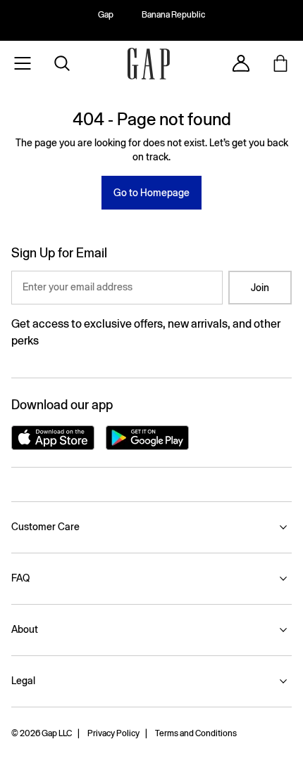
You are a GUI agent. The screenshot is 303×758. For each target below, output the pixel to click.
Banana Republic (173, 15)
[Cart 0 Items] (280, 63)
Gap (105, 15)
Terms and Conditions (196, 733)
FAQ (20, 578)
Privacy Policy (113, 733)
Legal (23, 680)
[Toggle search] (62, 63)
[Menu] (22, 63)
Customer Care (45, 526)
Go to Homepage (151, 192)
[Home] (149, 63)
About (24, 629)
